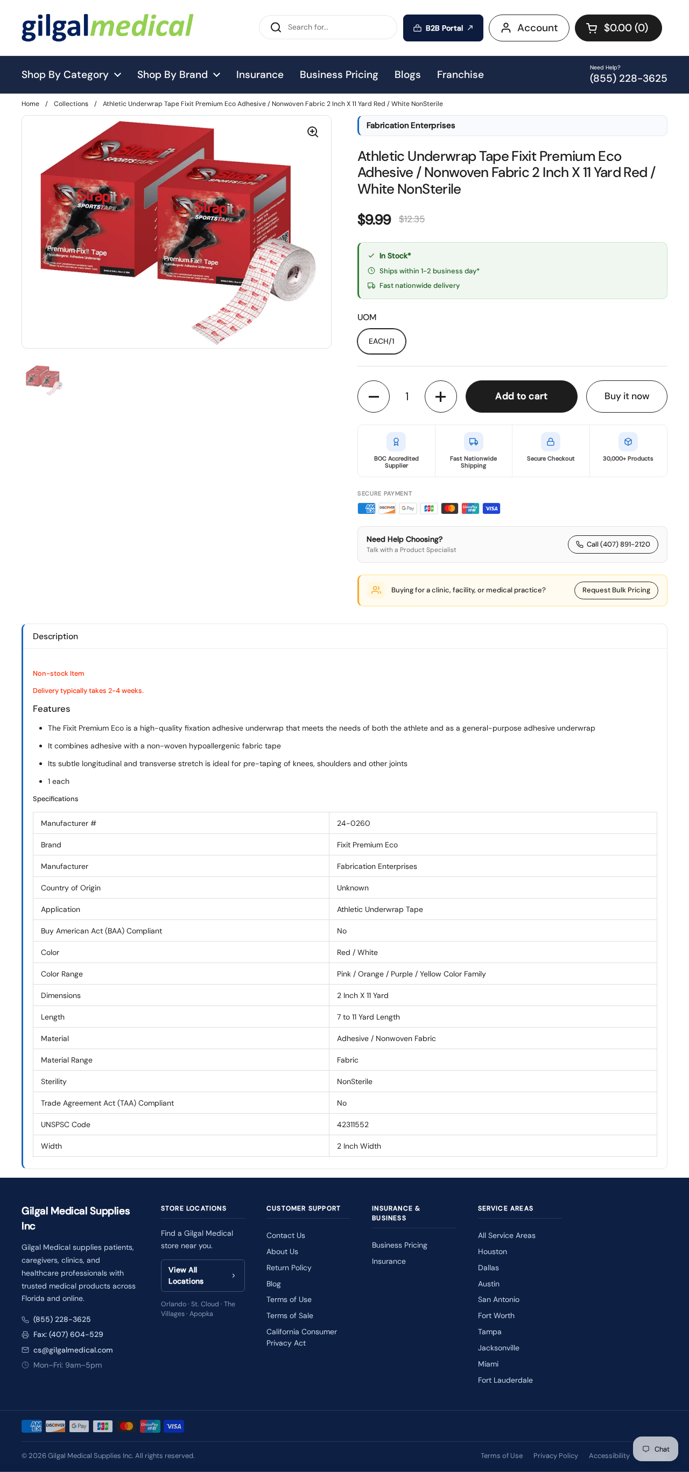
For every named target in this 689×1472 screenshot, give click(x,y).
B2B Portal (444, 28)
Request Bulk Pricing (616, 590)
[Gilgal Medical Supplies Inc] (108, 28)
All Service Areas (507, 1235)
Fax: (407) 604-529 (68, 1334)
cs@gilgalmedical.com (73, 1350)
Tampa (490, 1331)
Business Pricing (399, 1245)
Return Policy (289, 1267)
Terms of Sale (289, 1315)
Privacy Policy (555, 1455)
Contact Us (285, 1235)
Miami (488, 1364)
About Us (282, 1251)
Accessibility (609, 1455)
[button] (618, 28)
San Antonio (498, 1299)
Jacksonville (498, 1348)
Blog (273, 1284)
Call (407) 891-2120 (618, 544)
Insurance (389, 1261)
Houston (492, 1251)
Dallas (488, 1267)
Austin (489, 1284)
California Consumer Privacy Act (301, 1337)
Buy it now (627, 396)
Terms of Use (289, 1299)
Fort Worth (496, 1315)
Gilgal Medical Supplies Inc (90, 1455)
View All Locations (185, 1275)
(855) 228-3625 (62, 1319)
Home (30, 104)
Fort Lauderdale (505, 1380)
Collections (71, 104)
